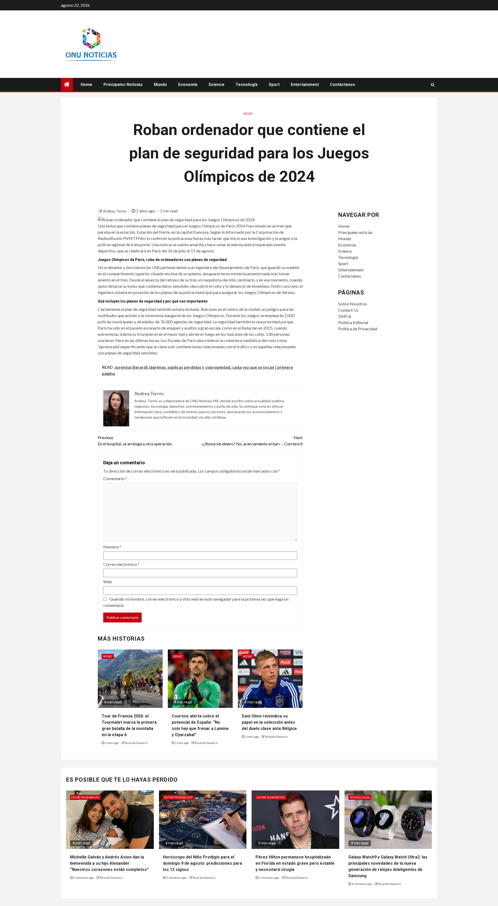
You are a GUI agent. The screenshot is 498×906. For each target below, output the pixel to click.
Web (107, 581)
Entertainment (305, 84)
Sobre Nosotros (352, 303)
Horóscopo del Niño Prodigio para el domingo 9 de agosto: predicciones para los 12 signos (202, 863)
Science (216, 84)
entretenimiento (85, 797)
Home (86, 84)
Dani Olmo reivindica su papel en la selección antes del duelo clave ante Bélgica (269, 722)
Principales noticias (123, 84)
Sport (274, 84)
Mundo (160, 84)
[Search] (432, 85)
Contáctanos (342, 84)
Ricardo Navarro (136, 743)
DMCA (344, 316)
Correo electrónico (121, 564)
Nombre (112, 546)
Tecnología (247, 84)
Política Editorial (353, 322)
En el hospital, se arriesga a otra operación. (135, 440)
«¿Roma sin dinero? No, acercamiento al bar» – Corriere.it (252, 440)
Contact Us (348, 309)
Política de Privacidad (357, 328)
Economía (187, 84)
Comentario (115, 478)
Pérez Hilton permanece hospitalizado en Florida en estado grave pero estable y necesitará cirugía (295, 863)
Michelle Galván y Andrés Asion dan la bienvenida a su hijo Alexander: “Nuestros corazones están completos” (109, 863)
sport (248, 114)
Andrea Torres (115, 211)
